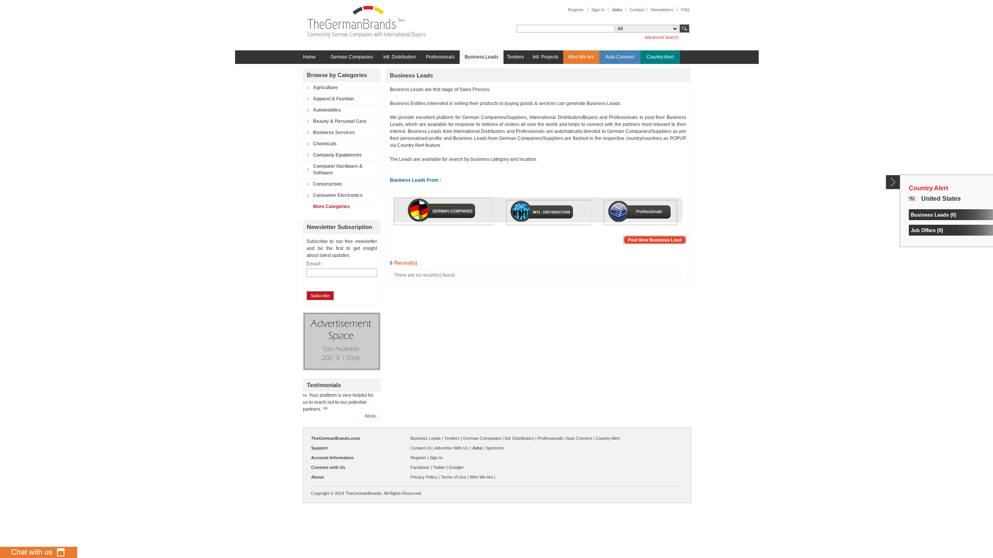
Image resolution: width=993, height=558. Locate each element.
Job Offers (923, 230)
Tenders (515, 57)
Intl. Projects (545, 57)
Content (893, 182)
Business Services (334, 132)
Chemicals (325, 143)
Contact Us (421, 448)
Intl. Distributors (399, 57)
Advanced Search (661, 37)
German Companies (351, 57)
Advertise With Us (452, 448)
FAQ (685, 9)
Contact (637, 9)
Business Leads (481, 57)
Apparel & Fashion (333, 99)
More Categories (331, 206)
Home (309, 57)
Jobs (617, 9)
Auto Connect (619, 57)
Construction (327, 184)
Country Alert (660, 57)
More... (372, 416)
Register (576, 9)
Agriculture (325, 87)
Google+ (457, 467)
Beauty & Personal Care (340, 121)
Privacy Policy (423, 477)
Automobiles (327, 110)
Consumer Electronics (338, 195)
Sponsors (495, 448)
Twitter (439, 467)
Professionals (440, 57)
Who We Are (581, 57)
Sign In (598, 9)
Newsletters (662, 9)
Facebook (419, 467)
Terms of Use (453, 477)
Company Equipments (337, 155)
